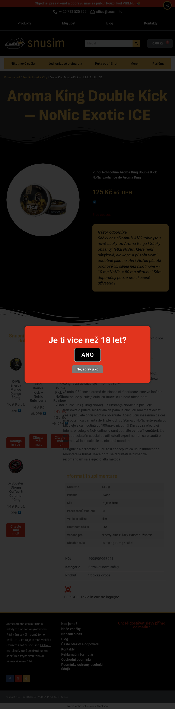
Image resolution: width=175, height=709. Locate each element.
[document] (87, 354)
